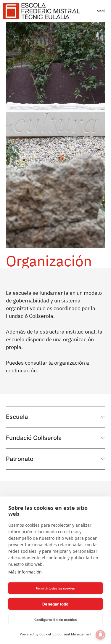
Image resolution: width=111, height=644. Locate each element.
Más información (25, 572)
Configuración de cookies (55, 620)
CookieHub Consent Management (65, 634)
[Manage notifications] (100, 635)
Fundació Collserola (34, 437)
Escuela (17, 416)
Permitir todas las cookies (55, 588)
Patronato (19, 458)
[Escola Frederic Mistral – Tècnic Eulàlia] (41, 11)
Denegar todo (55, 604)
